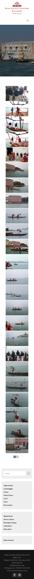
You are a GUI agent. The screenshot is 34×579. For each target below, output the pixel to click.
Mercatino (8, 529)
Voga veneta (8, 485)
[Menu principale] (27, 20)
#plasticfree (8, 516)
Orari (6, 502)
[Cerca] (28, 473)
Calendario (8, 526)
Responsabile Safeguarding (17, 570)
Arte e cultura (9, 519)
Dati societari (9, 540)
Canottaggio (8, 489)
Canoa (6, 492)
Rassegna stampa (10, 523)
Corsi (6, 498)
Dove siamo (8, 505)
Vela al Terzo (8, 495)
